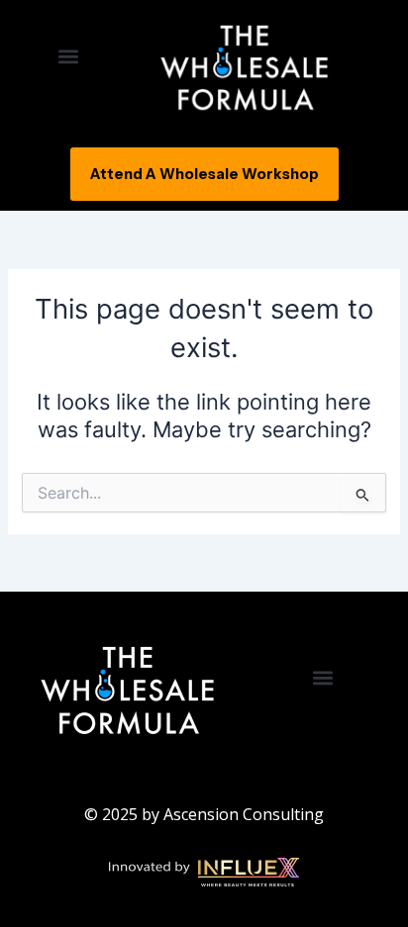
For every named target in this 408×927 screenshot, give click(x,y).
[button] (67, 56)
